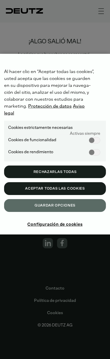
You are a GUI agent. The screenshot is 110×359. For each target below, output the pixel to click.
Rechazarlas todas (55, 172)
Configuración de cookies (54, 224)
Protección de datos (50, 106)
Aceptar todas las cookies (55, 188)
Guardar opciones (55, 205)
